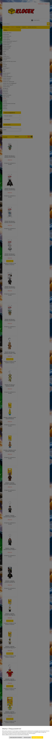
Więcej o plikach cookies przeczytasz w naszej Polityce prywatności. (15, 734)
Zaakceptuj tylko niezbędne (16, 737)
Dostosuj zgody (27, 737)
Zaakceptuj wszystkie (37, 737)
